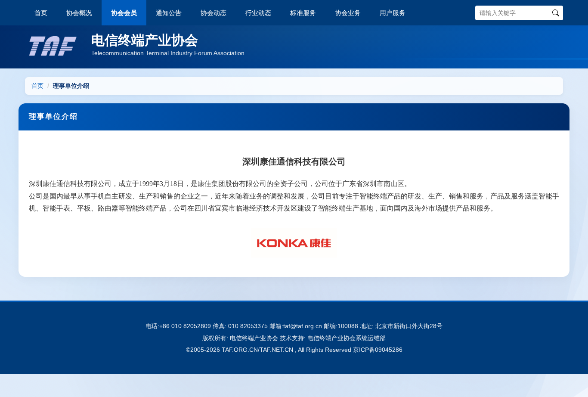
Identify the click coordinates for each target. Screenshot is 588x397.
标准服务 (303, 12)
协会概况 (79, 12)
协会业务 (348, 12)
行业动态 (258, 12)
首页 (40, 12)
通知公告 (169, 12)
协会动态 (213, 12)
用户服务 (392, 12)
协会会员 (124, 12)
